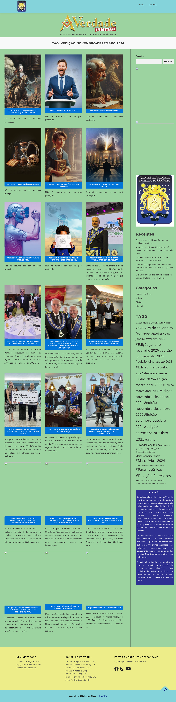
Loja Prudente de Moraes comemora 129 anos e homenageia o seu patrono (104, 342)
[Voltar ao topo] (165, 689)
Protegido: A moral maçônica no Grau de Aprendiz (63, 185)
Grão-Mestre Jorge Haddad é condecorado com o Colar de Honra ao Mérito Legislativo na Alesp (154, 267)
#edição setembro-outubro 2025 (152, 433)
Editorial (139, 306)
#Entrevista (150, 440)
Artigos (139, 298)
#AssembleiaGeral (146, 322)
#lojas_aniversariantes (148, 455)
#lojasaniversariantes (145, 452)
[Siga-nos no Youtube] (128, 669)
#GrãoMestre (165, 445)
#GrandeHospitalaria (148, 445)
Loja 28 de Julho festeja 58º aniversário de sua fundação (64, 430)
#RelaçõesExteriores (153, 475)
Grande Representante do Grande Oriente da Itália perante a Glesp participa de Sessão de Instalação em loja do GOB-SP (63, 344)
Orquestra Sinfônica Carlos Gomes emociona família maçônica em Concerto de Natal (23, 610)
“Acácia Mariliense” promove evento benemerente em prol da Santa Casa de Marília (23, 431)
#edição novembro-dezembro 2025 (153, 408)
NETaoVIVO (102, 696)
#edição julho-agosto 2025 (154, 361)
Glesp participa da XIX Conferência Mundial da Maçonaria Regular (104, 259)
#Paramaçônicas (149, 469)
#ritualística (160, 480)
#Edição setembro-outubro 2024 (151, 420)
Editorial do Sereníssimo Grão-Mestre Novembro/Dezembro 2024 (63, 607)
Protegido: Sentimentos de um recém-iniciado (104, 185)
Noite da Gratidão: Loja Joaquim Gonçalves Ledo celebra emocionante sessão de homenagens (64, 520)
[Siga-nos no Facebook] (116, 668)
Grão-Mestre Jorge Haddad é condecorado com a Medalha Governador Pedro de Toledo (23, 520)
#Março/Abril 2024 (150, 460)
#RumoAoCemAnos (142, 483)
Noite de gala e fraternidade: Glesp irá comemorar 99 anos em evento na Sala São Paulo (154, 250)
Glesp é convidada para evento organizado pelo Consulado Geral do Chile (104, 520)
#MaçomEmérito (141, 465)
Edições (153, 5)
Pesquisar (140, 56)
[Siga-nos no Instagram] (122, 669)
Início (141, 5)
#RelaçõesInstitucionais (146, 480)
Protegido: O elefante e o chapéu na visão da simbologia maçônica (64, 259)
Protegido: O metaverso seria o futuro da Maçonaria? (23, 259)
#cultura (167, 322)
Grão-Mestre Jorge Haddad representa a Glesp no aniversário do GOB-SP (23, 342)
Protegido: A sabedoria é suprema (104, 111)
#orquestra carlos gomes (155, 465)
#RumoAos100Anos (157, 483)
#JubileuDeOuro (141, 449)
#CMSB (160, 323)
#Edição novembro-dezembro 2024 (154, 396)
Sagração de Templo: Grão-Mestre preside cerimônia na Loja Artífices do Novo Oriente (104, 431)
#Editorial (141, 328)
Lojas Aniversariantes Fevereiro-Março (104, 608)
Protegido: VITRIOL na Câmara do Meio (23, 184)
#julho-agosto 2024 (156, 448)
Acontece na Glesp (144, 294)
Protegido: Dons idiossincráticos (64, 110)
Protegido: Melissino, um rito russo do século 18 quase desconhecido (23, 111)
